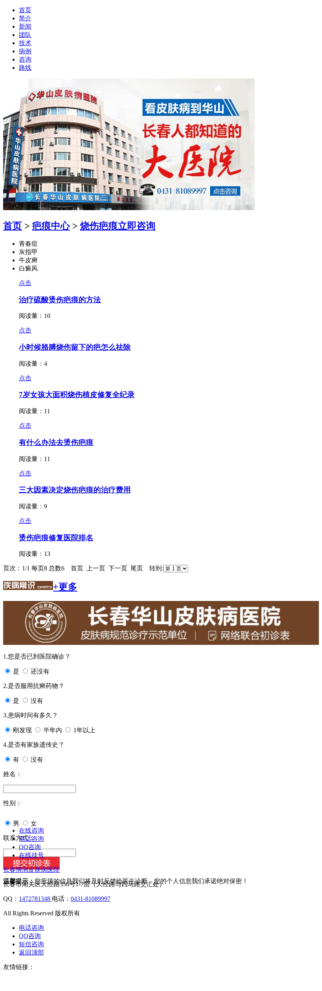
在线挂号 (31, 855)
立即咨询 (137, 226)
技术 (25, 43)
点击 (25, 283)
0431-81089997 (90, 898)
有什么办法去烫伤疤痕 (56, 442)
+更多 (65, 587)
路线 (25, 67)
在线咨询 (31, 830)
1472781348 (35, 898)
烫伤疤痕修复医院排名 (56, 538)
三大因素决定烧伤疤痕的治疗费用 (75, 490)
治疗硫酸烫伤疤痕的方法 (60, 300)
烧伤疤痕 (99, 226)
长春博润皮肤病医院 (31, 869)
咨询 (25, 59)
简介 (25, 18)
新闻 (25, 26)
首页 (25, 10)
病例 (25, 51)
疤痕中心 (51, 226)
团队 (25, 34)
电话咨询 (31, 838)
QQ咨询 (30, 847)
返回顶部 (31, 952)
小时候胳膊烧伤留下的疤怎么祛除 (75, 347)
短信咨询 (31, 944)
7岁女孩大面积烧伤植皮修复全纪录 (77, 394)
